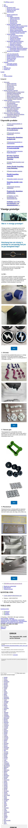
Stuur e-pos (3, 627)
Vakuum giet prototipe (15, 38)
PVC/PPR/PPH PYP (12, 65)
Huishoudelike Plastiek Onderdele (18, 31)
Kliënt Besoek (10, 11)
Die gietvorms (13, 20)
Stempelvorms (13, 23)
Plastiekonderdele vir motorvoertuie (18, 25)
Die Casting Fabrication (16, 42)
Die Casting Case (11, 59)
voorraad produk (5, 619)
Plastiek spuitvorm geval (13, 55)
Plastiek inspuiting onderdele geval (15, 56)
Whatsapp (3, 628)
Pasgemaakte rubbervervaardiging (18, 49)
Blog (5, 66)
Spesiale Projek (10, 61)
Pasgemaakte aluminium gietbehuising (15, 192)
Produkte (6, 62)
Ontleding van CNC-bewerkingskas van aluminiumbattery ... (13, 203)
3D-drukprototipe (14, 37)
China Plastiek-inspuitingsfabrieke (14, 622)
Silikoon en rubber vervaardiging (15, 47)
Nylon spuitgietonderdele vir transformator (15, 129)
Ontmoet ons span (11, 10)
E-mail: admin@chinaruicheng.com (13, 595)
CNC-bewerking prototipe (16, 35)
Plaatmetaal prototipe (15, 40)
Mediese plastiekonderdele (16, 30)
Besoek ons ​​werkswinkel (13, 9)
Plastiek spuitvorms (14, 17)
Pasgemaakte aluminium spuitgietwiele (15, 138)
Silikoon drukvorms (15, 18)
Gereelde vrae (7, 68)
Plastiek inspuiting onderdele (14, 24)
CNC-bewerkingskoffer (13, 54)
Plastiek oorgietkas (11, 58)
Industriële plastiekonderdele (17, 27)
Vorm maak (10, 16)
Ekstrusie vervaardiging (16, 45)
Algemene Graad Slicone (13, 115)
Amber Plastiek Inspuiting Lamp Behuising (15, 167)
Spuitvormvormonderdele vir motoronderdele (15, 147)
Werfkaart (11, 618)
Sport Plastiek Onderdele (16, 28)
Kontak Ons (7, 69)
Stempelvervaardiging (15, 44)
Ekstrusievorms (14, 21)
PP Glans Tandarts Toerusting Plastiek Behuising (13, 157)
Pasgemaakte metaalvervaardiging (15, 41)
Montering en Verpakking (13, 51)
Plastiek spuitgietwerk (12, 14)
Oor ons (6, 6)
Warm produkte (4, 618)
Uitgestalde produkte (12, 63)
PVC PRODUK (13, 619)
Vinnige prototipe (11, 34)
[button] (14, 348)
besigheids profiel (11, 7)
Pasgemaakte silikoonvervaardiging (18, 48)
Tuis (5, 4)
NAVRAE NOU (5, 609)
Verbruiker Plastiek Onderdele (17, 32)
